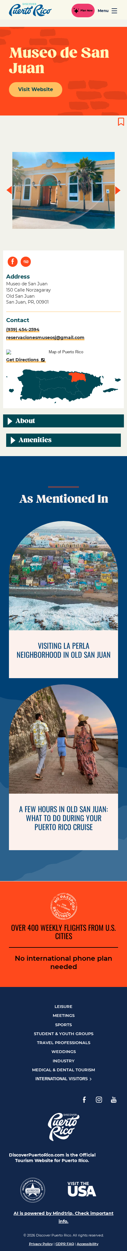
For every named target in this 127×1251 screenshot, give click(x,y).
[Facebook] (84, 1099)
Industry (64, 1060)
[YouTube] (113, 1099)
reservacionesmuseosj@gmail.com (45, 337)
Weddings (63, 1051)
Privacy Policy (41, 1244)
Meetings (64, 1015)
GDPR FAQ (64, 1244)
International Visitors (62, 1079)
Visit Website (35, 89)
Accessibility (87, 1244)
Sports (63, 1024)
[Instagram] (99, 1099)
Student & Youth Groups (63, 1033)
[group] (63, 190)
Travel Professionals (63, 1042)
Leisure (63, 1006)
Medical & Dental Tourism (63, 1069)
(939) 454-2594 (22, 329)
